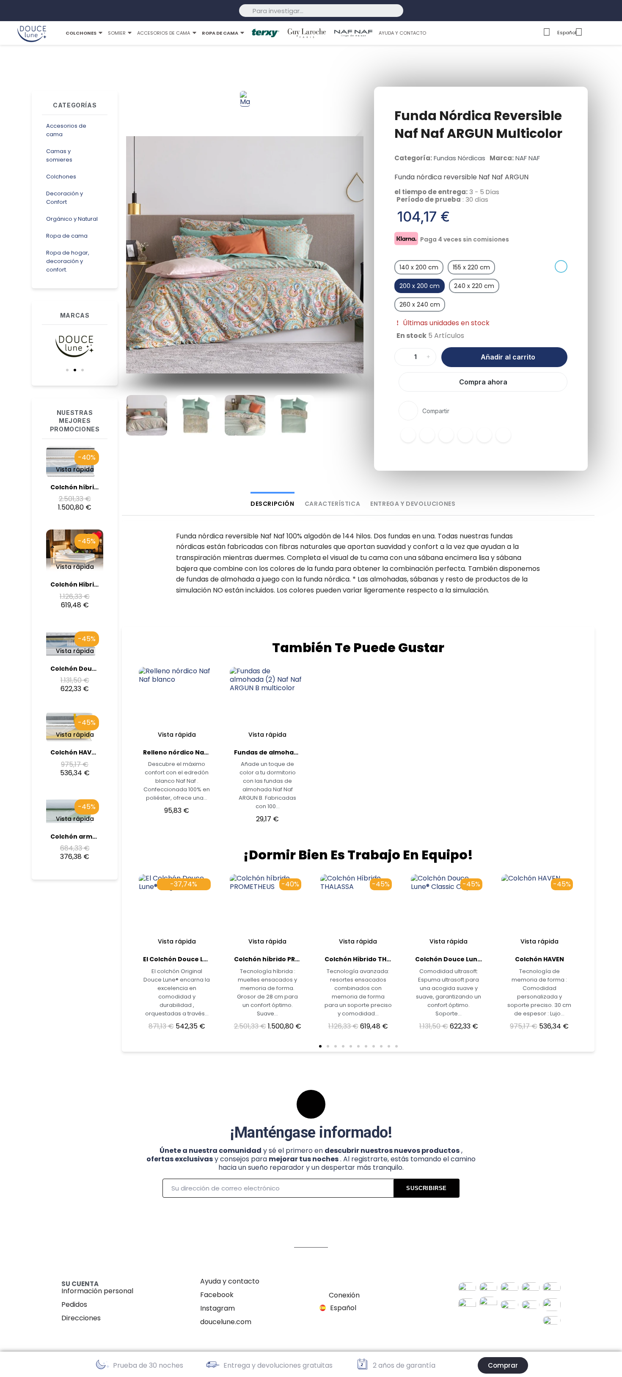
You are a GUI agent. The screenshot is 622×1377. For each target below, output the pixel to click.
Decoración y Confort (64, 197)
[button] (67, 370)
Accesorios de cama (66, 130)
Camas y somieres (59, 155)
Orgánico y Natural (72, 219)
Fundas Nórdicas (459, 158)
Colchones (61, 177)
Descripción (272, 503)
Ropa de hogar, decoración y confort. (67, 261)
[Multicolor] (561, 266)
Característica (332, 503)
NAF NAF (527, 158)
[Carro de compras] (608, 33)
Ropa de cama (67, 236)
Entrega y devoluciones (412, 503)
